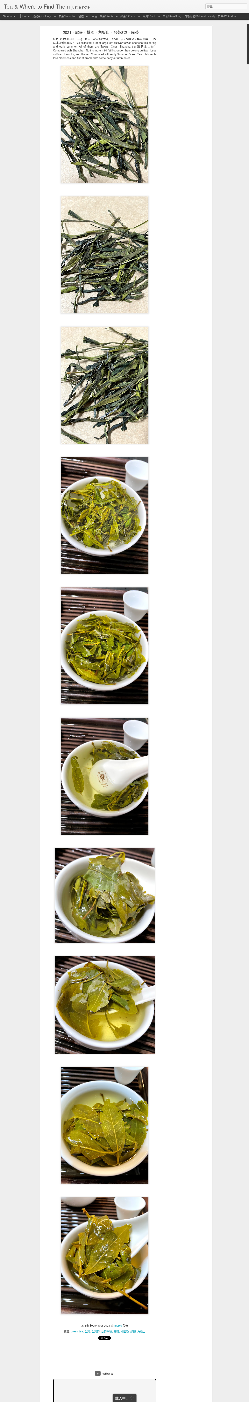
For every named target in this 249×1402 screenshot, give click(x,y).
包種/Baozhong (87, 16)
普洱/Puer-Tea (151, 16)
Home (26, 16)
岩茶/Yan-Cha (67, 16)
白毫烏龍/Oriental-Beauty (199, 16)
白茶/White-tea (227, 16)
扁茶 (116, 1331)
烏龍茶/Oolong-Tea (44, 16)
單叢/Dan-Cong (172, 16)
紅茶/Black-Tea (109, 16)
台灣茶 (95, 1331)
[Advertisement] (177, 92)
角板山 (141, 1331)
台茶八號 (106, 1331)
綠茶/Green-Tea (130, 16)
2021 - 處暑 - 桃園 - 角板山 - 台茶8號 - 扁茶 (101, 32)
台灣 (87, 1331)
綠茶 (133, 1331)
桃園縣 (125, 1331)
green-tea (77, 1331)
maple (118, 1325)
